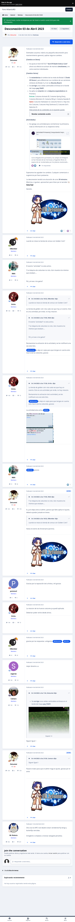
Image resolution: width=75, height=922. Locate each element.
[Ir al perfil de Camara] (13, 691)
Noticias (36, 35)
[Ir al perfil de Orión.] (13, 297)
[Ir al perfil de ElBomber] (13, 241)
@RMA (46, 410)
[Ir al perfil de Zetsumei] (6, 35)
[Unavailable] (49, 708)
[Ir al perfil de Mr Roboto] (13, 828)
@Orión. (30, 470)
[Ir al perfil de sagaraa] (13, 666)
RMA (13, 274)
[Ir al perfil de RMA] (13, 266)
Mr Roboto (13, 835)
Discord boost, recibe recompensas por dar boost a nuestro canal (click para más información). (31, 21)
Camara (13, 699)
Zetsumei (13, 60)
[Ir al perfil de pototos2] (13, 583)
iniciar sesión (52, 853)
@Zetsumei (31, 350)
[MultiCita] (27, 230)
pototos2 (13, 591)
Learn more (4, 3)
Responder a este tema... (22, 862)
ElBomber (13, 249)
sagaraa (14, 674)
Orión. (13, 304)
